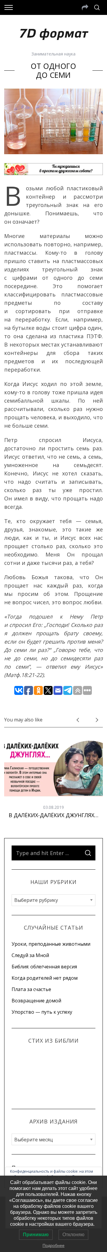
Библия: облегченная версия (44, 966)
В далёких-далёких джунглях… (53, 815)
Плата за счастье (31, 989)
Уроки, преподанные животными (51, 944)
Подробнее (53, 1245)
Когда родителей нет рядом (45, 978)
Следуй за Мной (30, 955)
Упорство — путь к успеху (42, 1012)
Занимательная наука (53, 54)
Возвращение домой (36, 1000)
